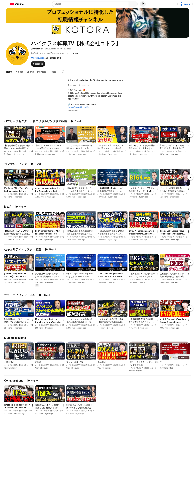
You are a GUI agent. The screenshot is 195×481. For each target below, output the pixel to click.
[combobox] (91, 4)
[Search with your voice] (143, 4)
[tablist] (97, 71)
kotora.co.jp (38, 58)
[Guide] (5, 4)
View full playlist (10, 368)
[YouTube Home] (17, 4)
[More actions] (33, 146)
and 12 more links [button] (52, 58)
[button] (73, 110)
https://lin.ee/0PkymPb (78, 107)
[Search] (133, 4)
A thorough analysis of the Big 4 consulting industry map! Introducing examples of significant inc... (96, 80)
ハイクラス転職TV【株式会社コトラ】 (19, 151)
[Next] (190, 134)
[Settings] (173, 4)
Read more (73, 110)
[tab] (9, 71)
